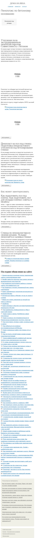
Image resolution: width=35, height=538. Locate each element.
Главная (10, 6)
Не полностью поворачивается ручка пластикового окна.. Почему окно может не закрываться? (15, 519)
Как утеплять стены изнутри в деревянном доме (18, 370)
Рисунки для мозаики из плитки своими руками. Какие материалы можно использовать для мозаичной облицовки (17, 490)
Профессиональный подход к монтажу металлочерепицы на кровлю (14, 390)
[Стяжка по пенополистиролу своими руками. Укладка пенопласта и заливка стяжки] (17, 261)
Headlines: (5, 304)
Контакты (4, 531)
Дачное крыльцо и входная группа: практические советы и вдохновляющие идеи (17, 276)
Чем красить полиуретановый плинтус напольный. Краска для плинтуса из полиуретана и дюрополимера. (17, 399)
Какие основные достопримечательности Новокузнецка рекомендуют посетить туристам (15, 319)
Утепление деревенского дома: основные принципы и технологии (15, 373)
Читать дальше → (6, 137)
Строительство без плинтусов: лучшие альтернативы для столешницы (14, 466)
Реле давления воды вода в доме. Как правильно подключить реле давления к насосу (16, 440)
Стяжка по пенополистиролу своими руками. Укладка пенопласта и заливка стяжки (16, 234)
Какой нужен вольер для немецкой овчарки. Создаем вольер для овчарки (16, 474)
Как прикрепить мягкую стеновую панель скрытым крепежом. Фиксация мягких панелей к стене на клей (16, 427)
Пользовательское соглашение (13, 531)
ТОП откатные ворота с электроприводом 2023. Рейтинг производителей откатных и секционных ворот (17, 457)
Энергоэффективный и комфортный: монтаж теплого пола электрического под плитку (16, 339)
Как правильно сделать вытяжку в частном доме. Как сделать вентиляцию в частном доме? (17, 406)
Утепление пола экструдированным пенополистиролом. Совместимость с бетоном (14, 43)
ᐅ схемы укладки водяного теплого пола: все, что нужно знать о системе (16, 343)
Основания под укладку (9, 22)
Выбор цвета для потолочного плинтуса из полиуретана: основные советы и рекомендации (16, 394)
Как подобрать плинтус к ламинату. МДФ (16, 403)
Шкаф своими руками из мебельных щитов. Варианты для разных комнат (15, 432)
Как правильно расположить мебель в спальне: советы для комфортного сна (16, 284)
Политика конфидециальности (9, 533)
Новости (17, 6)
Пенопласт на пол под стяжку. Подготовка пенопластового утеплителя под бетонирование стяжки (17, 146)
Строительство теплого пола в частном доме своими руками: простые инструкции (16, 359)
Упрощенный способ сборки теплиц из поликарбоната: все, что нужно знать (14, 385)
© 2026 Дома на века (7, 529)
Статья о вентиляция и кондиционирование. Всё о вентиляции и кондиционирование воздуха (17, 414)
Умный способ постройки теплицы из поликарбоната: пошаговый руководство (14, 381)
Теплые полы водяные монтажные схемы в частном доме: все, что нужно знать (16, 347)
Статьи (24, 6)
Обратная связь (6, 536)
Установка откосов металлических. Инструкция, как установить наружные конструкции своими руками (17, 507)
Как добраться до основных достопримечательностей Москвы (11, 327)
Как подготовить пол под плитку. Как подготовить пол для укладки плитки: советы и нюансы (16, 198)
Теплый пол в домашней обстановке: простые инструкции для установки (16, 436)
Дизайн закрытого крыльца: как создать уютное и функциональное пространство (17, 280)
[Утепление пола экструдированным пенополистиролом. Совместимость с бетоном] (17, 108)
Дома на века (17, 3)
